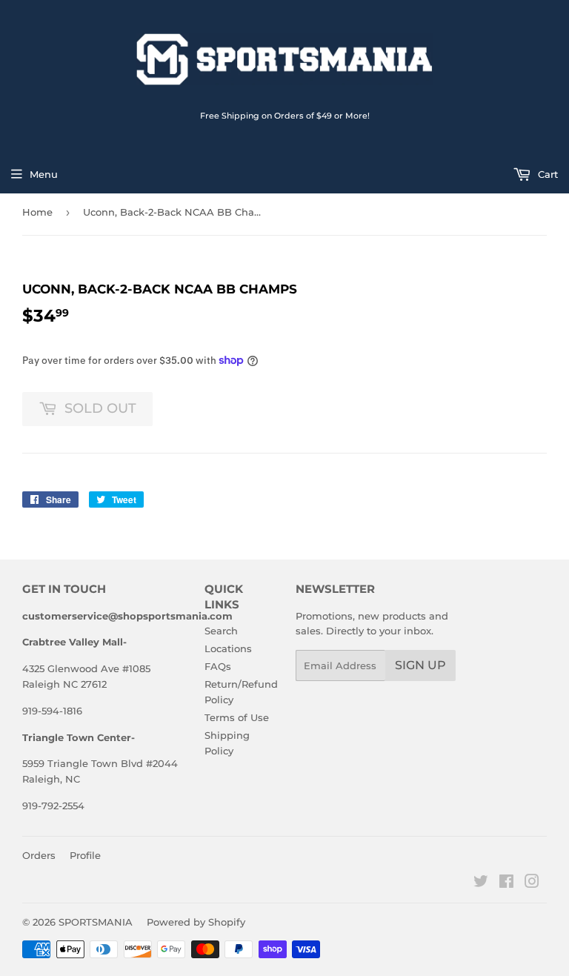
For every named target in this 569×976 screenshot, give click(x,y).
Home (37, 212)
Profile (85, 855)
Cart (546, 174)
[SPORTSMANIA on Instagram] (532, 883)
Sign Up (420, 665)
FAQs (217, 666)
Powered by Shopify (196, 922)
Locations (228, 648)
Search (221, 631)
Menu (44, 174)
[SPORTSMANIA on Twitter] (480, 883)
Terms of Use (236, 717)
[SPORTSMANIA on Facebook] (506, 883)
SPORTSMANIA (96, 922)
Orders (39, 855)
